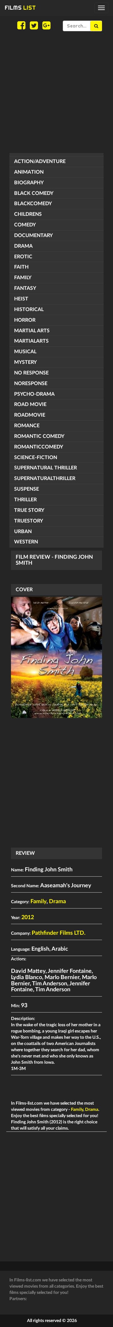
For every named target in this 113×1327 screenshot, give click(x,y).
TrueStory (28, 520)
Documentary (33, 235)
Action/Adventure (40, 161)
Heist (21, 298)
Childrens (28, 214)
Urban (23, 531)
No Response (31, 372)
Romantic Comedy (39, 436)
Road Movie (30, 404)
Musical (25, 351)
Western (26, 541)
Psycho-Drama (34, 394)
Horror (24, 320)
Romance (27, 425)
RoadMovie (29, 415)
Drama (23, 246)
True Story (29, 510)
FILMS (20, 7)
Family (22, 277)
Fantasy (25, 288)
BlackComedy (33, 203)
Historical (29, 309)
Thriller (25, 499)
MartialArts (31, 341)
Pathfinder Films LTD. (58, 933)
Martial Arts (32, 330)
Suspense (26, 489)
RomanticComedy (38, 446)
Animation (29, 172)
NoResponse (30, 383)
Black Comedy (33, 193)
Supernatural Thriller (45, 467)
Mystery (25, 362)
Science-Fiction (35, 457)
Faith (21, 267)
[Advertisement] (56, 92)
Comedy (25, 224)
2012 (27, 917)
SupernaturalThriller (44, 478)
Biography (29, 182)
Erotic (23, 256)
